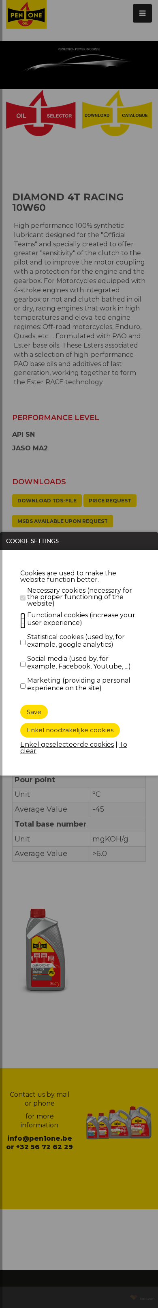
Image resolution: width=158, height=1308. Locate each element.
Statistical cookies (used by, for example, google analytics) (76, 640)
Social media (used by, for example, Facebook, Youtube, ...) (79, 662)
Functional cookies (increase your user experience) (81, 619)
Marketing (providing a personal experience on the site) (78, 684)
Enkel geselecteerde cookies (67, 744)
